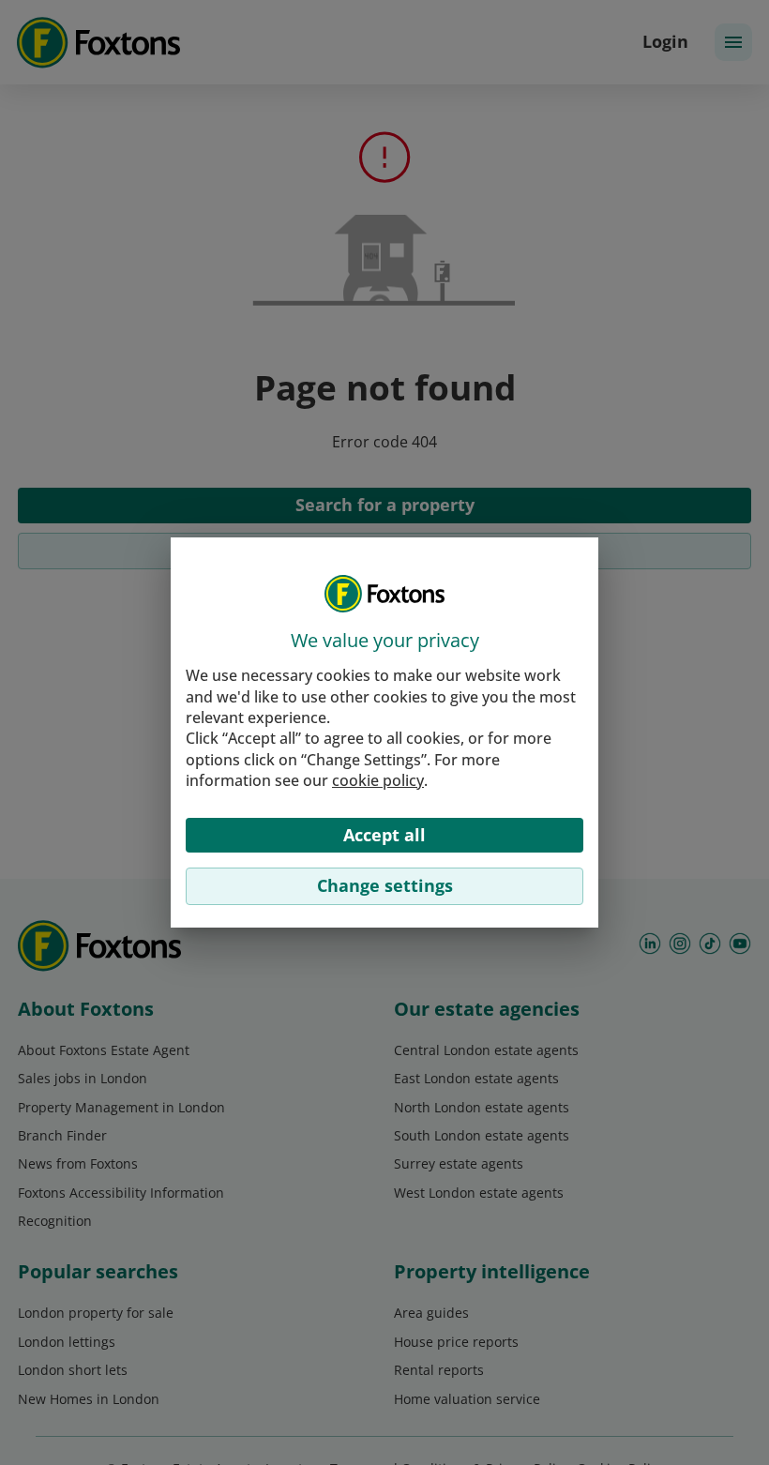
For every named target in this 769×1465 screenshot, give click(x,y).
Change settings (385, 885)
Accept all (384, 834)
